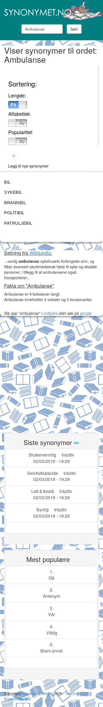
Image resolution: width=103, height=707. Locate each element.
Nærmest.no (76, 693)
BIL (7, 182)
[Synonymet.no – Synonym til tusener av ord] (51, 11)
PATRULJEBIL (18, 223)
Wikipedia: (40, 252)
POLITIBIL (14, 212)
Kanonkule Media (37, 693)
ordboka (50, 313)
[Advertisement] (51, 375)
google (86, 313)
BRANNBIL (15, 202)
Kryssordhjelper (17, 699)
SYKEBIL (13, 192)
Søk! (74, 29)
